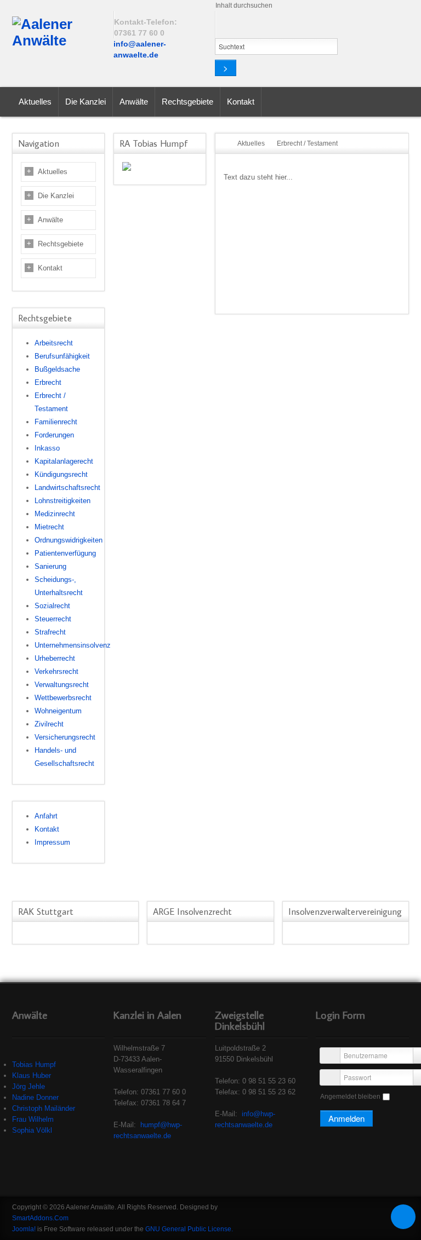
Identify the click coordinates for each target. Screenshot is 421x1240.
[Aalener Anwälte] (58, 32)
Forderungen (54, 435)
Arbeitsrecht (54, 343)
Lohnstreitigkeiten (62, 501)
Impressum (52, 842)
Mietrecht (49, 527)
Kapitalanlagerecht (64, 461)
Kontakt (50, 268)
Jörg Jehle (28, 1086)
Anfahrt (46, 816)
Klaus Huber (31, 1075)
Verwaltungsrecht (62, 684)
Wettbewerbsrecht (63, 698)
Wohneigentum (58, 711)
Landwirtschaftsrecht (67, 487)
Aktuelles (52, 172)
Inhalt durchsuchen (243, 5)
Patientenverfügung (65, 553)
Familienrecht (56, 422)
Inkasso (47, 448)
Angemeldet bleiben (350, 1096)
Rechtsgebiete (60, 244)
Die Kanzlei (56, 196)
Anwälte (50, 220)
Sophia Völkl (32, 1130)
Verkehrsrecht (56, 671)
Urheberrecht (55, 658)
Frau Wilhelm (33, 1119)
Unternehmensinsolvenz (73, 645)
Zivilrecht (49, 724)
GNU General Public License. (189, 1229)
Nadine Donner (35, 1097)
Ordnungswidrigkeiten (69, 540)
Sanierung (50, 566)
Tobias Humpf (34, 1064)
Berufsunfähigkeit (62, 356)
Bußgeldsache (57, 369)
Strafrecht (50, 632)
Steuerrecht (53, 619)
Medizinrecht (55, 514)
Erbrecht (48, 382)
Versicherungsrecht (65, 737)
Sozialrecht (52, 606)
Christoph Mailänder (43, 1108)
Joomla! (24, 1229)
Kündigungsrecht (61, 474)
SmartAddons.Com (40, 1218)
